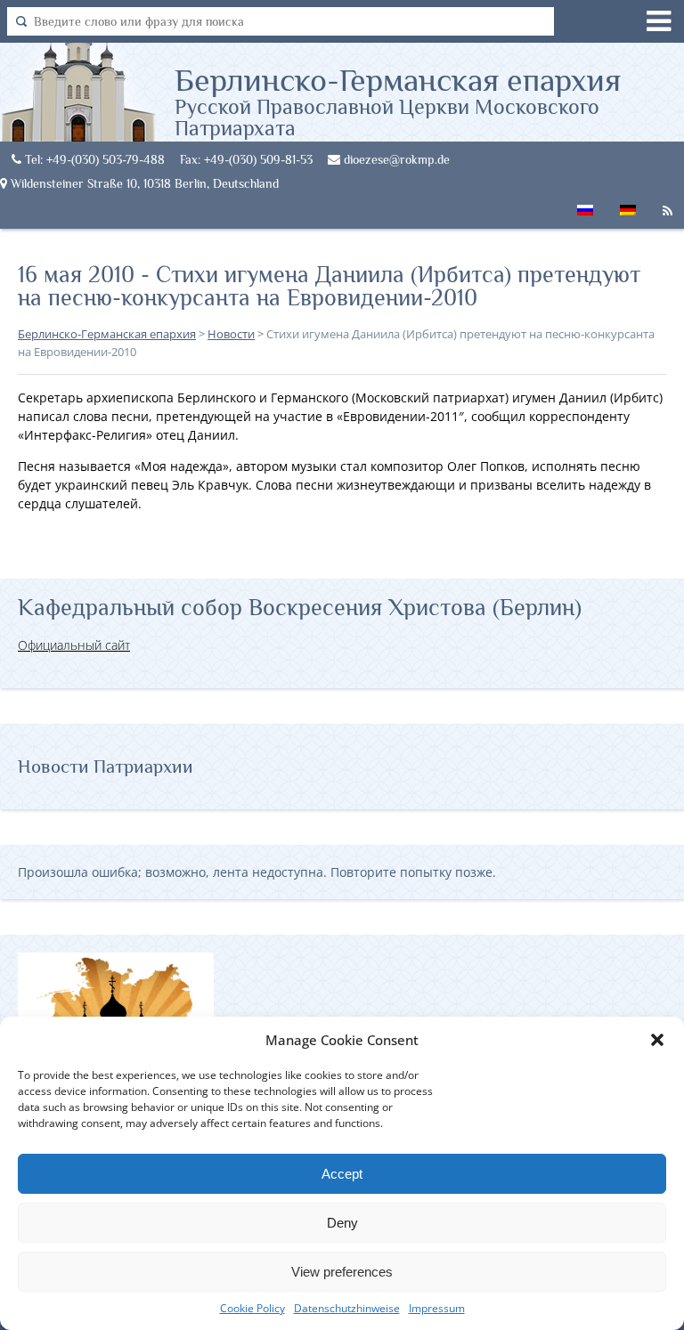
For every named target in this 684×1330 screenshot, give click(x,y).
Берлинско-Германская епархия (398, 100)
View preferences (342, 1271)
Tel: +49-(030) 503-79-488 (93, 159)
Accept (342, 1173)
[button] (657, 1040)
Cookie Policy (252, 1308)
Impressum (437, 1308)
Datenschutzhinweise (347, 1308)
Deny (342, 1222)
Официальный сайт (74, 645)
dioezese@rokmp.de (395, 159)
